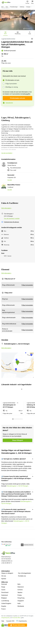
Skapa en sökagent (7, 573)
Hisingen (28, 6)
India (19, 603)
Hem (2, 6)
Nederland (4, 595)
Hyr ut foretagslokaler (24, 573)
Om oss (3, 576)
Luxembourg (5, 600)
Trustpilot (3, 109)
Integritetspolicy (5, 617)
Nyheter (3, 578)
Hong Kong (21, 598)
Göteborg (22, 6)
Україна (20, 592)
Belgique (4, 598)
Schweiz (20, 589)
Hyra (7, 6)
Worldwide (21, 606)
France (3, 609)
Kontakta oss (22, 576)
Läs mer (9, 180)
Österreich (21, 587)
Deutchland (4, 592)
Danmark (4, 584)
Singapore (21, 600)
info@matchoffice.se (6, 561)
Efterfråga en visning (11, 87)
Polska (20, 595)
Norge (3, 587)
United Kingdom (6, 603)
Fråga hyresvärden (11, 83)
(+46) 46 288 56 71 (6, 563)
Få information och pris (12, 80)
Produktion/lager (14, 6)
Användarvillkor (16, 617)
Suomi (3, 589)
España (3, 606)
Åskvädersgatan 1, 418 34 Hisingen (17, 486)
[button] (22, 389)
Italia (19, 584)
